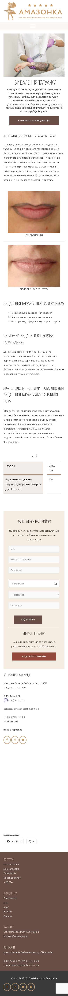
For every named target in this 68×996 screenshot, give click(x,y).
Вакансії (7, 916)
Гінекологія (9, 873)
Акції (6, 907)
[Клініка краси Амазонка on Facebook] (7, 740)
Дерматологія (11, 868)
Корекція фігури (12, 877)
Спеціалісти (9, 898)
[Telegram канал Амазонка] (31, 987)
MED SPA (8, 882)
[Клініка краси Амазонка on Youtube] (23, 740)
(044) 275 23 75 (11, 695)
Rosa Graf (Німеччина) (15, 936)
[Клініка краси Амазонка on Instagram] (14, 740)
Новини (7, 911)
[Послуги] (32, 26)
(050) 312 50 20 (16, 700)
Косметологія (11, 864)
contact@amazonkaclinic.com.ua (21, 708)
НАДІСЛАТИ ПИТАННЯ (34, 656)
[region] (34, 81)
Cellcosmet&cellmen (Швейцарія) (21, 931)
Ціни (5, 902)
